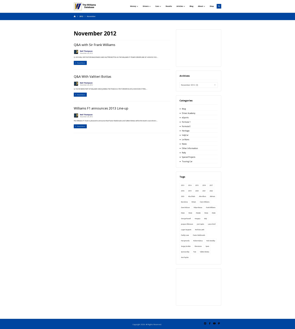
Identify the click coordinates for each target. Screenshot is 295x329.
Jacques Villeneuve (187, 224)
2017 (211, 185)
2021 (204, 191)
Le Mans (185, 139)
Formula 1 (186, 122)
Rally (184, 152)
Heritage (185, 130)
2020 (197, 191)
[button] (205, 323)
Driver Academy (188, 113)
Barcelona (184, 202)
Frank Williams (210, 207)
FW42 (183, 213)
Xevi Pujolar (185, 257)
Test (194, 252)
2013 (182, 185)
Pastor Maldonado (199, 235)
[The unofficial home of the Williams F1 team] (85, 6)
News (184, 144)
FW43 (190, 213)
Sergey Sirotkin (186, 246)
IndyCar (185, 135)
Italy (205, 219)
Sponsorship (185, 252)
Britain (194, 202)
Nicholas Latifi (199, 230)
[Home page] (75, 16)
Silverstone (198, 246)
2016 (204, 185)
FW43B (198, 213)
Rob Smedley (210, 241)
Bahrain (212, 196)
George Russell (186, 219)
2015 (197, 185)
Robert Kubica (198, 241)
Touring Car (187, 161)
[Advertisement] (197, 47)
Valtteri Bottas (204, 252)
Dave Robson (185, 207)
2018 (182, 191)
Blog (184, 109)
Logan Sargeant (186, 230)
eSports (185, 117)
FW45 (213, 213)
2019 (189, 191)
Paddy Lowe (185, 235)
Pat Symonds (185, 241)
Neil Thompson (86, 51)
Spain (207, 246)
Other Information (190, 148)
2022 (211, 191)
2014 (189, 185)
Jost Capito (200, 224)
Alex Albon (202, 196)
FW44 (206, 213)
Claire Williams (204, 202)
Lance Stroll (211, 224)
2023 (182, 196)
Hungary (197, 219)
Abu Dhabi (191, 196)
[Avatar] (76, 52)
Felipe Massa (198, 207)
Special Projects (188, 157)
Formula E (186, 126)
